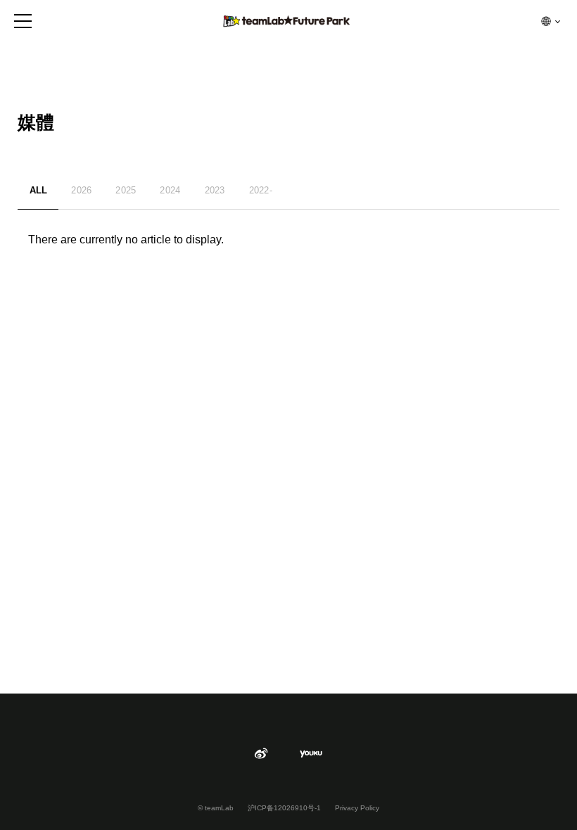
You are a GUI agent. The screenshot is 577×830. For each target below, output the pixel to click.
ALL (39, 190)
